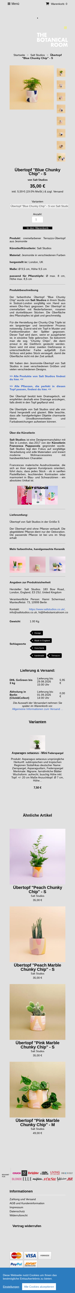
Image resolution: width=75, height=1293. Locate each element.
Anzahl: (37, 214)
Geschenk (39, 648)
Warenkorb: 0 (58, 3)
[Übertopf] (37, 856)
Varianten (37, 201)
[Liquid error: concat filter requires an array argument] (37, 749)
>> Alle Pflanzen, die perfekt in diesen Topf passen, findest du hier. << (37, 388)
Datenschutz (17, 1211)
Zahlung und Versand (23, 1199)
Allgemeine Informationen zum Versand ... (37, 709)
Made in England (42, 640)
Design (37, 633)
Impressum (16, 1207)
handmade (39, 655)
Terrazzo (55, 655)
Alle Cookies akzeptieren (39, 1286)
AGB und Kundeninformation (27, 1203)
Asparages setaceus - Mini (29, 753)
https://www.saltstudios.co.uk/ (47, 609)
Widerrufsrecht (19, 1215)
